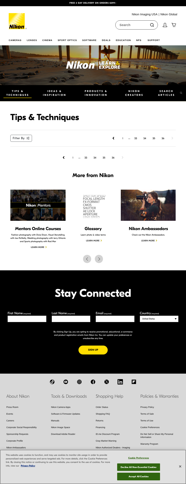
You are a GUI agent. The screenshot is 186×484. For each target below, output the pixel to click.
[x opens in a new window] (106, 382)
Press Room (12, 407)
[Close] (180, 467)
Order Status (102, 407)
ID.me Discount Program (108, 434)
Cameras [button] (15, 40)
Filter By (19, 138)
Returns (99, 420)
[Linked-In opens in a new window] (120, 381)
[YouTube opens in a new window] (65, 382)
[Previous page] (113, 138)
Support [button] (154, 40)
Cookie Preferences (149, 427)
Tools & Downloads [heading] (69, 396)
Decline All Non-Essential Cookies (138, 467)
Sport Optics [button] (67, 40)
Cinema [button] (47, 40)
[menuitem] (18, 40)
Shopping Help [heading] (109, 396)
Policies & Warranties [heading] (159, 396)
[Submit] (152, 25)
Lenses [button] (32, 40)
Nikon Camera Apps (60, 407)
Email (104, 313)
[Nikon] (18, 17)
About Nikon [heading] (17, 396)
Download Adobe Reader (63, 434)
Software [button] (89, 40)
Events (9, 414)
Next (99, 259)
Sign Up (98, 349)
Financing (100, 427)
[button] (14, 3)
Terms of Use (146, 420)
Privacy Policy (147, 407)
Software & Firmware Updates (65, 414)
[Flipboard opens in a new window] (134, 382)
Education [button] (123, 40)
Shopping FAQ (103, 414)
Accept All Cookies (139, 476)
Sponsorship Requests (17, 434)
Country (149, 313)
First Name (19, 313)
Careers (10, 420)
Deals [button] (106, 40)
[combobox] (136, 25)
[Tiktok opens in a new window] (52, 382)
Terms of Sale (147, 414)
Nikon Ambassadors (16, 447)
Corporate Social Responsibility (21, 427)
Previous (87, 259)
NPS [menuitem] (138, 40)
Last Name (63, 313)
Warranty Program (149, 444)
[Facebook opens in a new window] (93, 382)
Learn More (37, 247)
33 (135, 138)
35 (154, 138)
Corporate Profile (14, 441)
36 (163, 138)
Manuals (55, 420)
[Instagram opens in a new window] (79, 382)
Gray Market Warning (106, 441)
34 (144, 138)
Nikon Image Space (60, 427)
